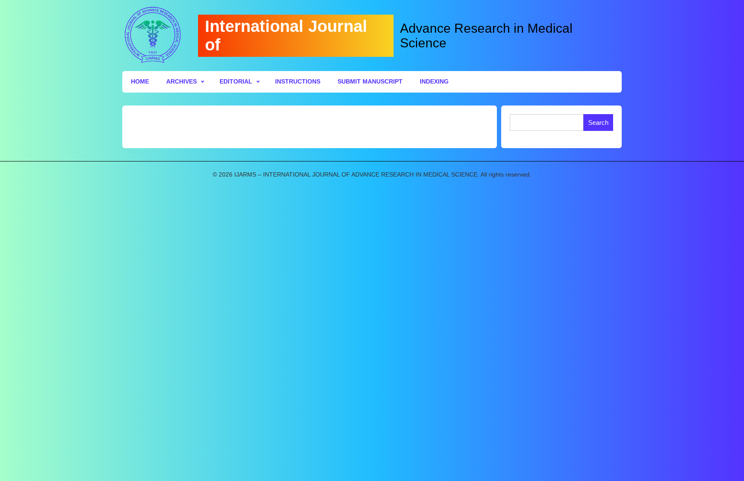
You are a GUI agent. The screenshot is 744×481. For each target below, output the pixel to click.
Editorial (236, 81)
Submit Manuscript (370, 81)
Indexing (434, 81)
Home (140, 81)
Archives (181, 81)
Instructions (297, 81)
